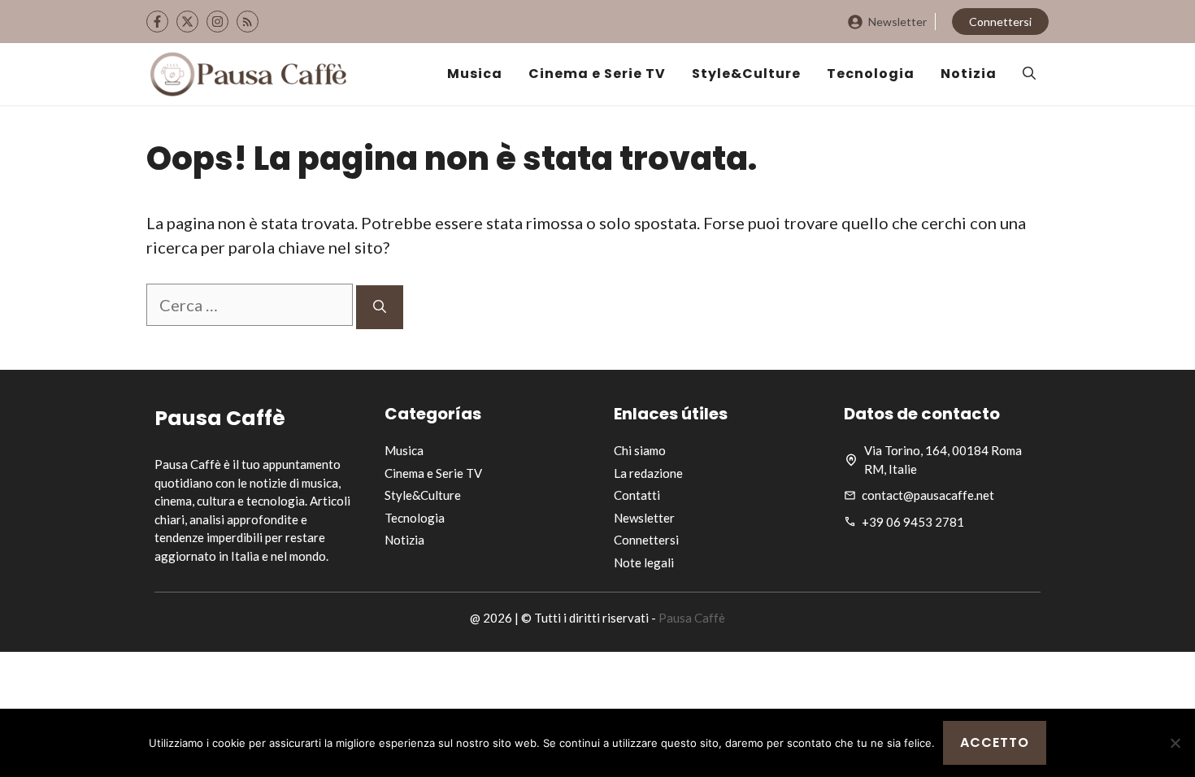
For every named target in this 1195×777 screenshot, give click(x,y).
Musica (474, 73)
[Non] (1175, 743)
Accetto (994, 742)
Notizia (969, 73)
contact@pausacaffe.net (928, 495)
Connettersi (1000, 21)
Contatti (637, 495)
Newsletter (897, 21)
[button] (1029, 74)
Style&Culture (746, 73)
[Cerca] (379, 307)
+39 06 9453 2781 (913, 521)
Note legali (644, 562)
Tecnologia (871, 73)
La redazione (648, 473)
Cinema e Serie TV (597, 73)
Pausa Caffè (691, 617)
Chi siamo (640, 450)
